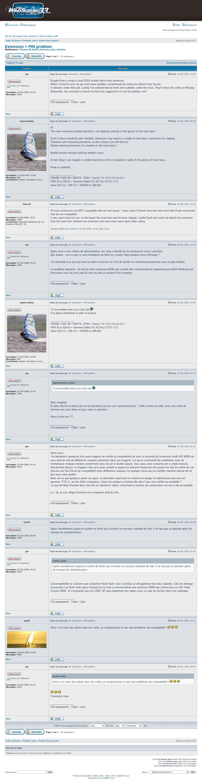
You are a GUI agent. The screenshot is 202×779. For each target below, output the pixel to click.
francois (44, 49)
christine (60, 49)
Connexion (13, 25)
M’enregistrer (29, 25)
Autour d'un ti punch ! (49, 40)
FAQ (177, 25)
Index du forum (13, 40)
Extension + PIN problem (28, 46)
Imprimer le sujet (15, 63)
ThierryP (73, 229)
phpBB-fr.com (108, 778)
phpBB (87, 776)
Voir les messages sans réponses (21, 36)
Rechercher (191, 25)
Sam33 (35, 49)
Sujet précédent (173, 63)
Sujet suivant (189, 63)
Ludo (52, 49)
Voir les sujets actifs (48, 36)
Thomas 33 (25, 49)
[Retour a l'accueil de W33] (28, 19)
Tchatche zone (29, 40)
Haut (8, 114)
